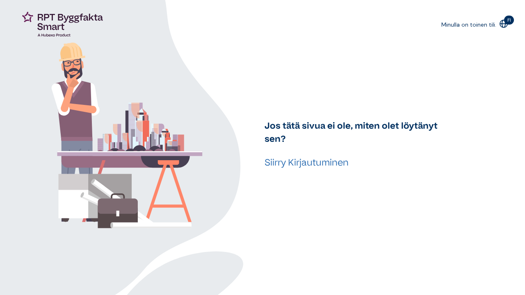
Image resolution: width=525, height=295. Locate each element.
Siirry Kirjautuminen (307, 162)
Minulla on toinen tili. (468, 24)
